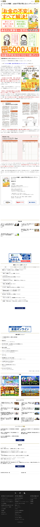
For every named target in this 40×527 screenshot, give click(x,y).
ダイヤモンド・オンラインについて (7, 495)
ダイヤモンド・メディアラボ (19, 519)
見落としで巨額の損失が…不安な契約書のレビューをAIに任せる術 (10, 433)
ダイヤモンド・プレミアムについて (6, 499)
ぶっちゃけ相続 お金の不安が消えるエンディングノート (24, 178)
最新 (5, 267)
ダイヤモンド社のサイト (19, 495)
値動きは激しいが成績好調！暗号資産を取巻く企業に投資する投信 (30, 433)
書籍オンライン (17, 505)
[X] (15, 493)
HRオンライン (17, 514)
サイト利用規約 (3, 503)
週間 (25, 267)
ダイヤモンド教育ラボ (18, 517)
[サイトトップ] (4, 1)
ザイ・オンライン (18, 506)
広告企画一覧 (23, 472)
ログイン (32, 1)
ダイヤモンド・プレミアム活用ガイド (7, 501)
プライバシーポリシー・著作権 (6, 506)
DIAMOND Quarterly (18, 512)
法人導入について (4, 514)
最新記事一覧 (20, 466)
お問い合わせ (3, 512)
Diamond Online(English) (19, 498)
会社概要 (31, 499)
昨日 (15, 267)
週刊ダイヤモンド (18, 499)
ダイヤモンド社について (34, 495)
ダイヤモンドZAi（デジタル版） (20, 503)
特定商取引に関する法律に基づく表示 (7, 505)
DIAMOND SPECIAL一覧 (5, 472)
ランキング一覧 (20, 308)
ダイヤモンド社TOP (33, 498)
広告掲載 (2, 510)
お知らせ (31, 503)
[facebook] (20, 493)
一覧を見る (20, 440)
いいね (34, 267)
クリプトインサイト (18, 515)
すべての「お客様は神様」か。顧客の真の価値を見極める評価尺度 (10, 436)
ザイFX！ (16, 508)
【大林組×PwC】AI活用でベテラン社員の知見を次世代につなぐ (30, 429)
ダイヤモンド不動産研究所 (19, 510)
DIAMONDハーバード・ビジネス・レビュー (22, 501)
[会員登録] (37, 1)
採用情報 (31, 501)
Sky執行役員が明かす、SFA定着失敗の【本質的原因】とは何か (10, 429)
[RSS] (24, 493)
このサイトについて (4, 498)
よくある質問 (3, 508)
